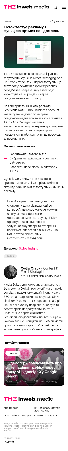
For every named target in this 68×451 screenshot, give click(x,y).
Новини (7, 21)
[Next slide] (58, 367)
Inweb (9, 442)
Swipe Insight (28, 248)
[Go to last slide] (9, 367)
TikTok (10, 256)
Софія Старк (30, 268)
